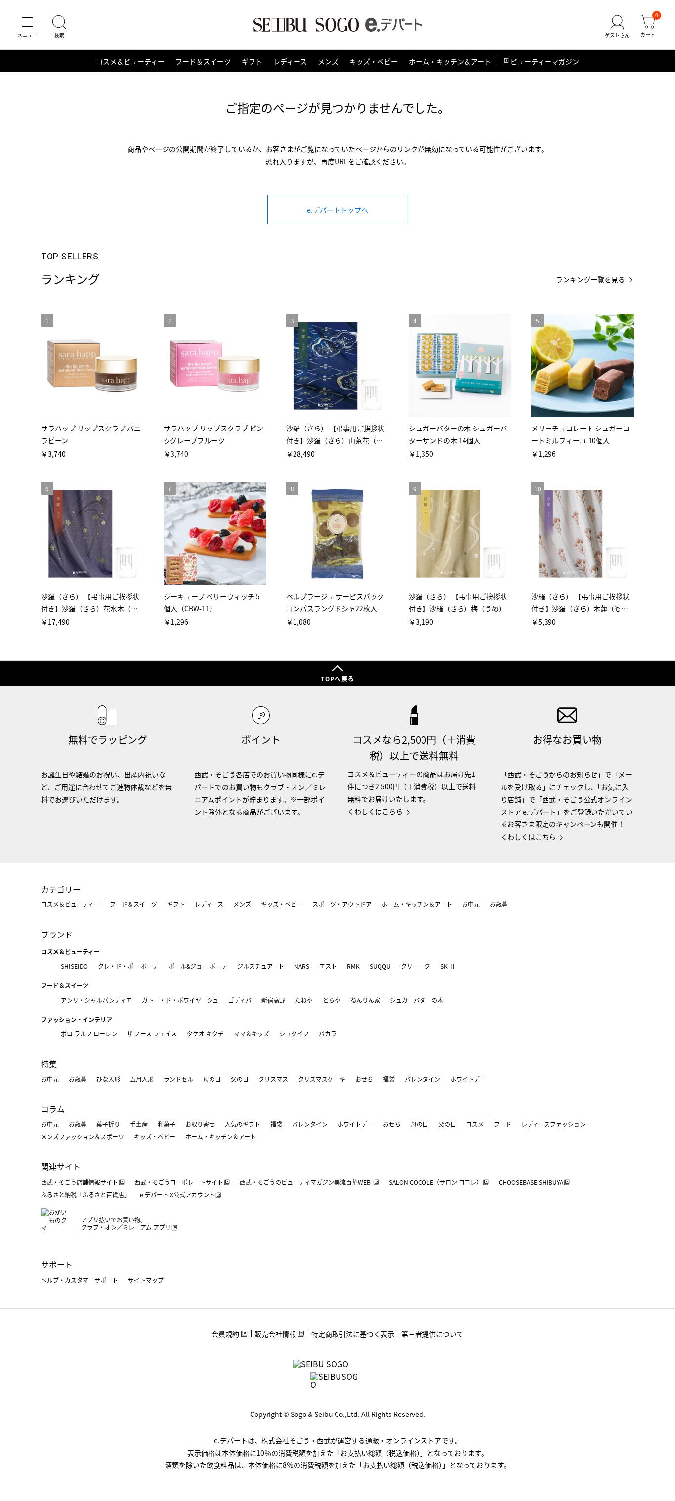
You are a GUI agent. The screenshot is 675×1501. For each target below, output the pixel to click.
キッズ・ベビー (373, 61)
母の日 (212, 1079)
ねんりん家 (365, 1000)
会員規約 (225, 1334)
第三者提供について (432, 1334)
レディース (290, 61)
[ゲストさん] (617, 27)
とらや (331, 1000)
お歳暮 (498, 904)
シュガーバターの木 (416, 1000)
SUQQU (380, 966)
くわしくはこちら (375, 811)
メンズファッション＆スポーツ (82, 1136)
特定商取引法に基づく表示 (352, 1334)
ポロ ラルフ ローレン (89, 1033)
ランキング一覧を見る (590, 279)
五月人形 (142, 1079)
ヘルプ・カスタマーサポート (79, 1280)
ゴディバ (240, 1000)
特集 (49, 1064)
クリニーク (415, 966)
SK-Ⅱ (448, 966)
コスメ (475, 1124)
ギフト (252, 61)
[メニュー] (27, 27)
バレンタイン (422, 1079)
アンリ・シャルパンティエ (96, 1000)
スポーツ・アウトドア (342, 904)
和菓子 (166, 1124)
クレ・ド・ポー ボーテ (128, 966)
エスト (328, 966)
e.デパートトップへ (337, 209)
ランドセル (178, 1079)
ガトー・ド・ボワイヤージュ (180, 1000)
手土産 (139, 1124)
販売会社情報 (275, 1334)
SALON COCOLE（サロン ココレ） (435, 1182)
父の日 (240, 1079)
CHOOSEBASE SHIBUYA (531, 1182)
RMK (353, 966)
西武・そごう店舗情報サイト (79, 1182)
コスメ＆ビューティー (130, 61)
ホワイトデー (468, 1079)
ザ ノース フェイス (152, 1033)
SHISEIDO (74, 966)
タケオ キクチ (205, 1033)
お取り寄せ (200, 1124)
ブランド (57, 934)
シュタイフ (294, 1033)
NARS (301, 966)
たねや (304, 1000)
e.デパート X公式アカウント (177, 1194)
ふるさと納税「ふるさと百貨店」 (85, 1194)
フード (502, 1124)
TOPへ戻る (337, 678)
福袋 (389, 1079)
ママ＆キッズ (251, 1033)
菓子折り (108, 1124)
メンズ (328, 61)
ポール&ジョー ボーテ (198, 966)
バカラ (328, 1033)
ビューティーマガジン (544, 61)
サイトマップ (146, 1280)
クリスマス (273, 1079)
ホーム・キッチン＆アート (450, 61)
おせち (364, 1079)
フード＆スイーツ (203, 61)
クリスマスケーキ (321, 1079)
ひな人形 (108, 1079)
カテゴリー (61, 889)
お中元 (471, 904)
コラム (53, 1109)
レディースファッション (553, 1124)
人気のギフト (242, 1124)
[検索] (59, 27)
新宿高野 (273, 1000)
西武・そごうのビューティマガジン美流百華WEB (306, 1182)
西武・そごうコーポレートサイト (178, 1182)
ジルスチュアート (260, 966)
